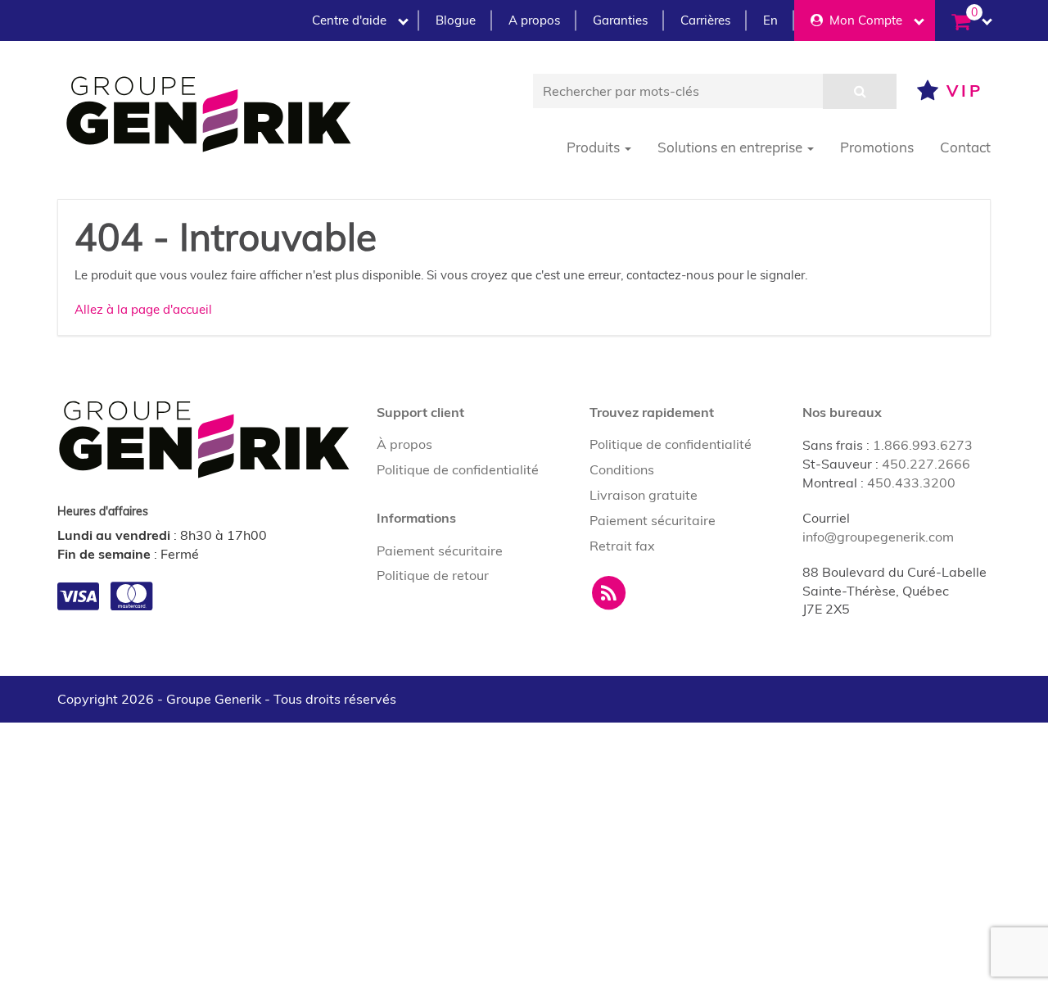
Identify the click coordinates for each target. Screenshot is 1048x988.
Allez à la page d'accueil (143, 309)
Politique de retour (433, 575)
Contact (965, 147)
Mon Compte (862, 20)
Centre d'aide (349, 20)
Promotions (877, 147)
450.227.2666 (926, 463)
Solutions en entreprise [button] (731, 147)
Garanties (620, 20)
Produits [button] (595, 147)
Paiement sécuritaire (440, 550)
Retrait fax (622, 545)
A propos (534, 20)
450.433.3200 (911, 482)
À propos (404, 444)
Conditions (622, 469)
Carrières (705, 20)
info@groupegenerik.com (878, 536)
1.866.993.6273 (923, 445)
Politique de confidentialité (458, 469)
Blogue (456, 20)
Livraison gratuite (644, 495)
